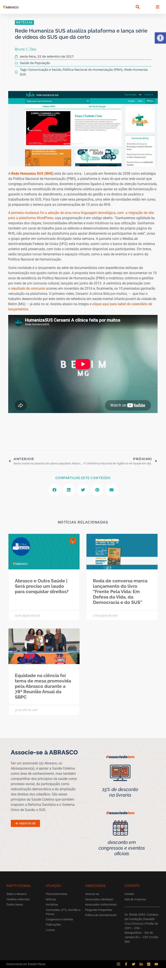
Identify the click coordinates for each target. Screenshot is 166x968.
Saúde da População (35, 63)
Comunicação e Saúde (44, 70)
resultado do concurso (28, 288)
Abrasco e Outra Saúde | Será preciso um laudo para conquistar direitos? (42, 586)
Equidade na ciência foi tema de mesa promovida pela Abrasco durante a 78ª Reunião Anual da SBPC (43, 686)
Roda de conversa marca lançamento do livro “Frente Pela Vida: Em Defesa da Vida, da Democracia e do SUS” (120, 591)
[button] (160, 38)
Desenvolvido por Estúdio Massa (25, 964)
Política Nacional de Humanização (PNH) (93, 70)
